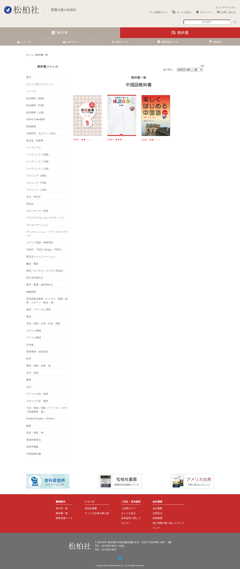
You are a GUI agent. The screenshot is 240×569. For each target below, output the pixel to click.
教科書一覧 (62, 513)
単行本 (62, 33)
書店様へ (218, 41)
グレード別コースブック (39, 84)
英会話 (30, 203)
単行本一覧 (62, 508)
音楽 (28, 316)
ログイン (126, 523)
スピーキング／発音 (37, 210)
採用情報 (157, 518)
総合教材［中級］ (36, 105)
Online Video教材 (35, 119)
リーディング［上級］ (38, 168)
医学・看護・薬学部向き (39, 284)
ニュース (26, 41)
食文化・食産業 (34, 140)
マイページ (206, 12)
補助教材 (31, 291)
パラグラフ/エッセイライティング (45, 217)
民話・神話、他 (34, 432)
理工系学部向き (34, 277)
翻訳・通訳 (32, 263)
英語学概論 (32, 446)
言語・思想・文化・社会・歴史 (43, 323)
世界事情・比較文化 (37, 351)
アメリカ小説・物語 (37, 393)
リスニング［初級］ (37, 175)
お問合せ (157, 513)
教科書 (183, 33)
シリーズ (31, 91)
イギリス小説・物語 (37, 401)
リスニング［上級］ (37, 189)
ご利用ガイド (160, 12)
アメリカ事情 (33, 337)
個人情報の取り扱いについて (168, 523)
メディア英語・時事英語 (39, 242)
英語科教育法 (33, 439)
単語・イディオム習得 (38, 309)
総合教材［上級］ (36, 112)
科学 (28, 358)
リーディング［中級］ (38, 161)
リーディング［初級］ (38, 154)
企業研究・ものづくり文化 (41, 133)
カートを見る (184, 12)
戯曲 (28, 425)
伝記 (28, 386)
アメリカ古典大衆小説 (97, 513)
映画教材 (31, 126)
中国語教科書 (33, 453)
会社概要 (157, 508)
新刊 (28, 77)
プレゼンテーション (37, 224)
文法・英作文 (33, 196)
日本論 (30, 344)
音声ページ (122, 41)
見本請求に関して (131, 518)
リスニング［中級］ (37, 182)
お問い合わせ (228, 12)
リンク (156, 527)
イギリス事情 (33, 330)
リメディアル (33, 147)
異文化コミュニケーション (41, 256)
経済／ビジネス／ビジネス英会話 (44, 270)
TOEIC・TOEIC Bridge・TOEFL (44, 249)
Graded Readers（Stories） (41, 418)
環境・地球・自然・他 (38, 365)
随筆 (28, 379)
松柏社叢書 (91, 508)
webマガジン (74, 41)
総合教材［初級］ (36, 98)
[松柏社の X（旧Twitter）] (120, 558)
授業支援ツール (169, 41)
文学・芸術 (32, 372)
